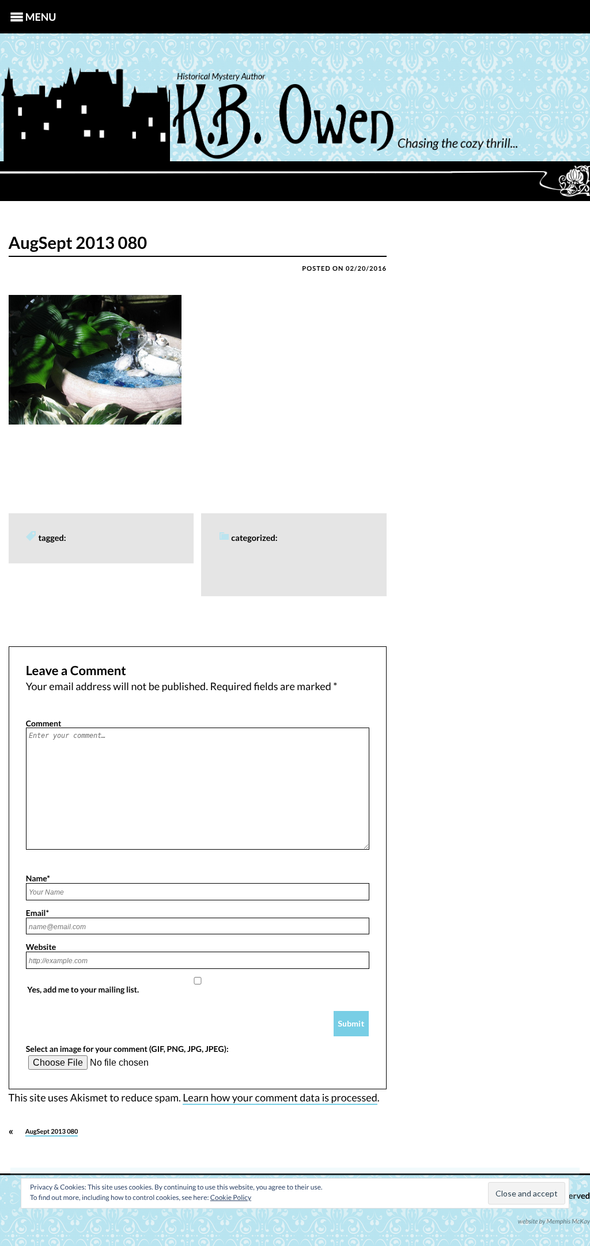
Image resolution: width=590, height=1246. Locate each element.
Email (37, 912)
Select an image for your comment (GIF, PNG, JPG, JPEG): (127, 1048)
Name (38, 878)
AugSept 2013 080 (51, 1131)
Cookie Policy (230, 1197)
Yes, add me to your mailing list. (82, 989)
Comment (44, 723)
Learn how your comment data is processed (280, 1097)
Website (41, 946)
